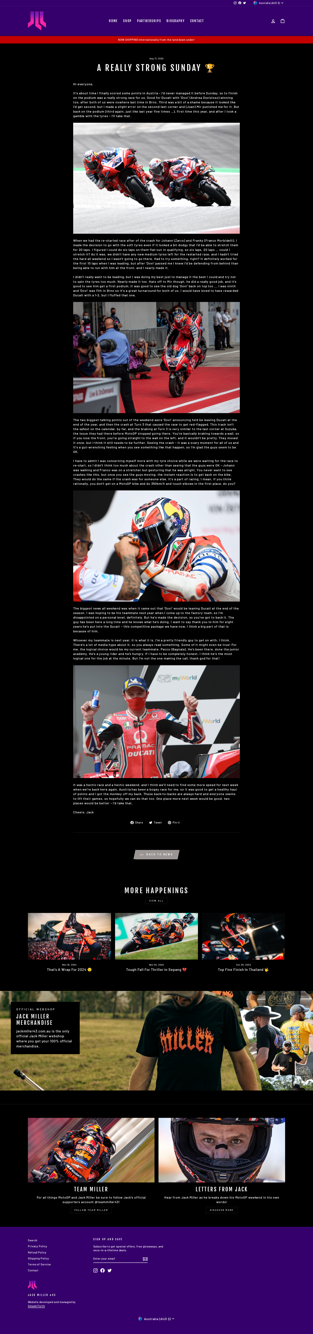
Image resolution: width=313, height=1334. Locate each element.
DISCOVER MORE (222, 1210)
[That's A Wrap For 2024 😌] (69, 936)
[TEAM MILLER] (91, 1150)
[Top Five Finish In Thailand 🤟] (243, 936)
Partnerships (149, 21)
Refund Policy (37, 1252)
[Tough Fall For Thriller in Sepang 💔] (156, 936)
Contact (197, 21)
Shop (127, 21)
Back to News (159, 854)
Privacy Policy (37, 1246)
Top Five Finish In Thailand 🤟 (243, 969)
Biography (175, 21)
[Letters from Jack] (221, 1150)
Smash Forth (36, 1306)
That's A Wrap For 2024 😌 (69, 969)
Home (113, 21)
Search (32, 1240)
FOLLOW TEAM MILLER (91, 1210)
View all (156, 900)
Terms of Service (39, 1264)
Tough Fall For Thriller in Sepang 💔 (156, 969)
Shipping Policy (38, 1258)
